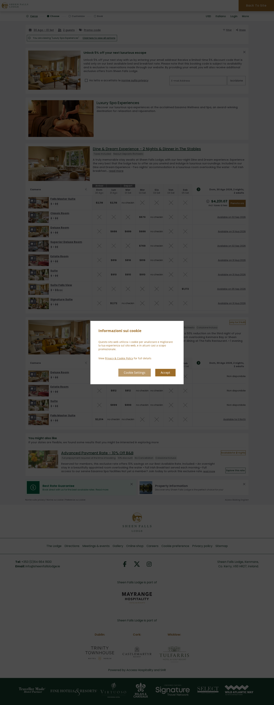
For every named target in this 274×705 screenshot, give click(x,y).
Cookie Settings (134, 373)
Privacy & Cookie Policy (119, 358)
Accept (165, 373)
